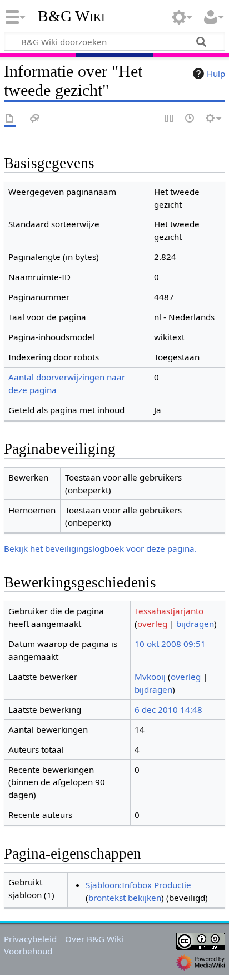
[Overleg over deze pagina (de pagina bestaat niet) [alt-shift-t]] (35, 118)
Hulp (216, 73)
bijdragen (195, 623)
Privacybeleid (30, 938)
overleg (152, 623)
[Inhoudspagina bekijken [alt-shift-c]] (10, 118)
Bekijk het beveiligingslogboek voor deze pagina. (100, 548)
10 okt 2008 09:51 (170, 643)
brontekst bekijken (124, 897)
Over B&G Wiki (94, 938)
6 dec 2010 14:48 (168, 709)
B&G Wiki (71, 16)
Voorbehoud (28, 951)
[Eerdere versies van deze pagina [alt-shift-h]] (190, 118)
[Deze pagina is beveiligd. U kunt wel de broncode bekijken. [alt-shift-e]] (169, 118)
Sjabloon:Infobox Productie (138, 884)
